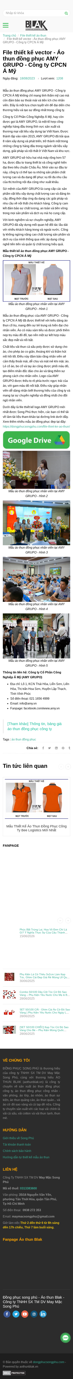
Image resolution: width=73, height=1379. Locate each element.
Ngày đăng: (10, 78)
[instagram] (34, 1314)
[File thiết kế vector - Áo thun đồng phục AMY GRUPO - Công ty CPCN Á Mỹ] (36, 439)
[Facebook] (43, 748)
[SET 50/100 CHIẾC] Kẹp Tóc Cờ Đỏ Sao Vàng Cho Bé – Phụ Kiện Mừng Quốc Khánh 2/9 (44, 1030)
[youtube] (24, 1314)
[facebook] (6, 1314)
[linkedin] (43, 1314)
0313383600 (28, 1188)
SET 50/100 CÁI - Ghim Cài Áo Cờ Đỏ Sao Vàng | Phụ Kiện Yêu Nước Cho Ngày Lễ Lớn (45, 1012)
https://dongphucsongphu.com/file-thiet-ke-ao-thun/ (36, 426)
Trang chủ (9, 35)
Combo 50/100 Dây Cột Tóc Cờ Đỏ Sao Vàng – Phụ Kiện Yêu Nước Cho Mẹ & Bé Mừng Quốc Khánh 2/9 (44, 994)
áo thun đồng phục (23, 739)
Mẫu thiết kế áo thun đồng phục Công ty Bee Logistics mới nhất (36, 828)
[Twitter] (49, 748)
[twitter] (15, 1314)
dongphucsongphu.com (48, 1362)
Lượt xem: (48, 78)
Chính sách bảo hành (17, 1150)
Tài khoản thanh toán (17, 1144)
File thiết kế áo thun (33, 35)
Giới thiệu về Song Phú (18, 1138)
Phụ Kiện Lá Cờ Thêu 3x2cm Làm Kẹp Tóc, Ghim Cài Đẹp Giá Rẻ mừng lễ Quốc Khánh (45, 977)
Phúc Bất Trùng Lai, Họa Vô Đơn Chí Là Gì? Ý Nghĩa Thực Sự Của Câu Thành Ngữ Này (43, 932)
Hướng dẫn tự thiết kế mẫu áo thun (26, 1157)
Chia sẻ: (32, 748)
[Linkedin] (56, 748)
